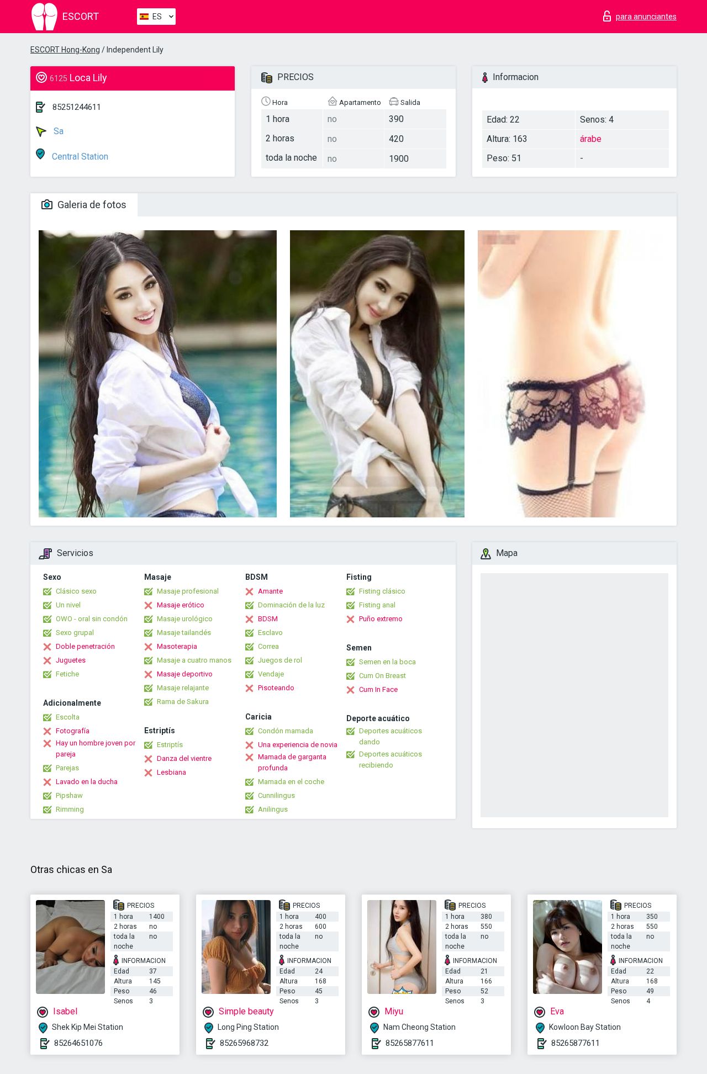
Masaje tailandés (184, 632)
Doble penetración (85, 646)
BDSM (268, 619)
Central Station (79, 156)
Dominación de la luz (291, 605)
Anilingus (273, 809)
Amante (270, 591)
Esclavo (270, 632)
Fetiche (67, 674)
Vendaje (271, 674)
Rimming (70, 809)
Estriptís (170, 744)
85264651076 (78, 1043)
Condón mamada (285, 731)
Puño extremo (381, 619)
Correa (268, 646)
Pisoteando (276, 688)
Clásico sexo (76, 591)
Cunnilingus (276, 795)
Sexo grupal (75, 632)
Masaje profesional (188, 591)
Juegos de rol (280, 660)
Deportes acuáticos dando (390, 736)
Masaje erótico (180, 605)
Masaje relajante (183, 688)
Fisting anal (377, 605)
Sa (57, 131)
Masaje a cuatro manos (194, 660)
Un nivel (68, 605)
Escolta (68, 717)
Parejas (67, 768)
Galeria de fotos (90, 204)
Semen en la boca (387, 662)
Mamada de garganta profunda (292, 762)
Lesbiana (171, 772)
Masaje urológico (185, 619)
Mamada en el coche (291, 781)
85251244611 (76, 107)
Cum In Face (378, 689)
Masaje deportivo (185, 674)
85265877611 (410, 1043)
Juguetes (71, 660)
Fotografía (72, 731)
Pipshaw (69, 795)
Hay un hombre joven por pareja (95, 748)
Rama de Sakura (183, 701)
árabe (591, 139)
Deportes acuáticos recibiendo (390, 759)
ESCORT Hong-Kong (65, 49)
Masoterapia (177, 646)
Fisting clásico (382, 591)
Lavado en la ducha (87, 781)
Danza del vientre (184, 758)
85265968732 (244, 1043)
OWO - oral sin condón (92, 619)
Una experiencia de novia (297, 744)
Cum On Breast (382, 675)
